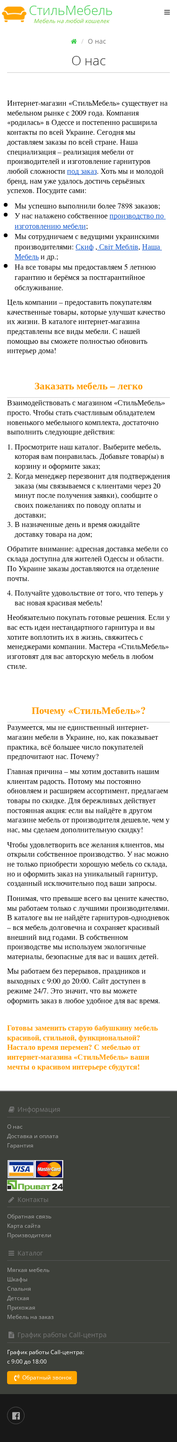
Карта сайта (24, 1226)
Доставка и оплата (33, 1136)
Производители (29, 1235)
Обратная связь (29, 1216)
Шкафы (17, 1279)
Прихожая (21, 1307)
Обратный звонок (46, 1377)
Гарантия (20, 1145)
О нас (15, 1127)
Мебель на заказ (30, 1317)
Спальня (19, 1289)
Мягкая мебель (28, 1270)
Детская (18, 1298)
